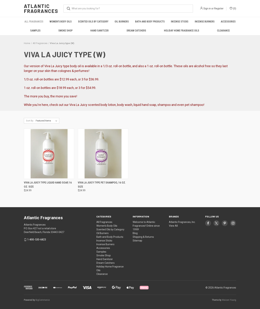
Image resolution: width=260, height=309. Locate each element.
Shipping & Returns (143, 236)
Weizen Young (229, 300)
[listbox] (47, 120)
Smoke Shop (65, 30)
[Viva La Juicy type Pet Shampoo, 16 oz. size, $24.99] (103, 153)
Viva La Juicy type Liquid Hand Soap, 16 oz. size (48, 184)
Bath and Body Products (150, 21)
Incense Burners (205, 21)
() (234, 8)
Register (219, 8)
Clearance (223, 30)
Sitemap (137, 240)
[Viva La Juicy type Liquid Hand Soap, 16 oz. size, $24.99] (49, 153)
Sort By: (30, 120)
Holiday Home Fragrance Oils (181, 30)
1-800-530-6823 (36, 239)
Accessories (228, 21)
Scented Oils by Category (93, 21)
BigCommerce (43, 300)
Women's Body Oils (61, 21)
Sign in (207, 8)
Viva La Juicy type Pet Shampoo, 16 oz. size (102, 184)
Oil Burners (122, 21)
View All (173, 225)
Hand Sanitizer (99, 30)
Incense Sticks (179, 21)
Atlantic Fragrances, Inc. (182, 222)
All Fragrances (33, 21)
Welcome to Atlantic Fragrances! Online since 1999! (146, 226)
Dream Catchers (136, 30)
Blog (135, 233)
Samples (35, 30)
